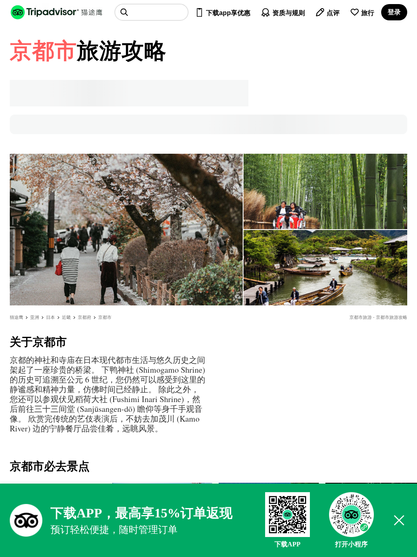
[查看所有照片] (126, 229)
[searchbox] (151, 12)
